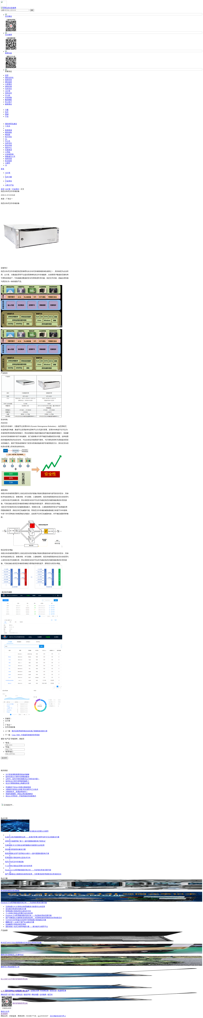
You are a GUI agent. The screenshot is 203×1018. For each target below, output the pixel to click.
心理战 (7, 152)
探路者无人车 (10, 156)
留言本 (50, 994)
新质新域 (8, 130)
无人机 (7, 95)
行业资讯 (15, 189)
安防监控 (8, 93)
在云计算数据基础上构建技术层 (17, 783)
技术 (6, 112)
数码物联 (8, 100)
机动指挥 (8, 161)
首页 (6, 75)
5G (6, 139)
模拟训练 (8, 132)
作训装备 (8, 97)
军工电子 (8, 102)
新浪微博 (4, 1014)
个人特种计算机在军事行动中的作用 (19, 913)
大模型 (7, 163)
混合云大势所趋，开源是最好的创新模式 (21, 796)
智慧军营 (8, 80)
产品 (6, 116)
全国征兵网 (35, 990)
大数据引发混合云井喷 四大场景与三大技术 (22, 789)
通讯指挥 (8, 82)
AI (6, 165)
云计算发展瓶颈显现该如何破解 (17, 774)
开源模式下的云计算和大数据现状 (18, 787)
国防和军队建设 (11, 124)
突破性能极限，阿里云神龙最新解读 (19, 794)
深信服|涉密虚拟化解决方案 (16, 909)
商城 (6, 114)
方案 (6, 110)
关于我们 (11, 994)
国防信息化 (9, 77)
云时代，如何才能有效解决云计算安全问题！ (22, 779)
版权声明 (27, 994)
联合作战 (8, 145)
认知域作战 (9, 154)
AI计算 (7, 91)
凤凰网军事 (62, 990)
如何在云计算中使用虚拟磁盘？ (17, 781)
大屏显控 (8, 84)
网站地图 (35, 994)
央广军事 (26, 990)
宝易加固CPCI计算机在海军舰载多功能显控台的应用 (25, 906)
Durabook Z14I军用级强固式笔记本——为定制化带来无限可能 (29, 915)
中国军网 (18, 990)
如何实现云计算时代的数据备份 (17, 776)
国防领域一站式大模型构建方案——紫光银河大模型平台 (27, 926)
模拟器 (7, 134)
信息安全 (8, 89)
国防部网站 (9, 990)
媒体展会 (8, 104)
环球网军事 (44, 990)
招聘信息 (19, 994)
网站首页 (4, 994)
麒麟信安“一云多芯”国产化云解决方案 (20, 922)
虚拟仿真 (8, 86)
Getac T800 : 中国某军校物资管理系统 (26, 735)
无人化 (7, 141)
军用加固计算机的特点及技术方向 (18, 911)
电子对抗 (8, 137)
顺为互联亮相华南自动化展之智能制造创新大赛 (29, 731)
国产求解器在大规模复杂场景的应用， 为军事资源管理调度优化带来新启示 (34, 918)
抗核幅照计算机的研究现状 (16, 924)
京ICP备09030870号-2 (58, 1016)
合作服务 (43, 994)
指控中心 (8, 147)
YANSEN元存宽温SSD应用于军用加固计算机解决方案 (26, 920)
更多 (2, 169)
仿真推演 (8, 150)
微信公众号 (5, 1011)
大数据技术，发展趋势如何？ (17, 791)
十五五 (7, 126)
